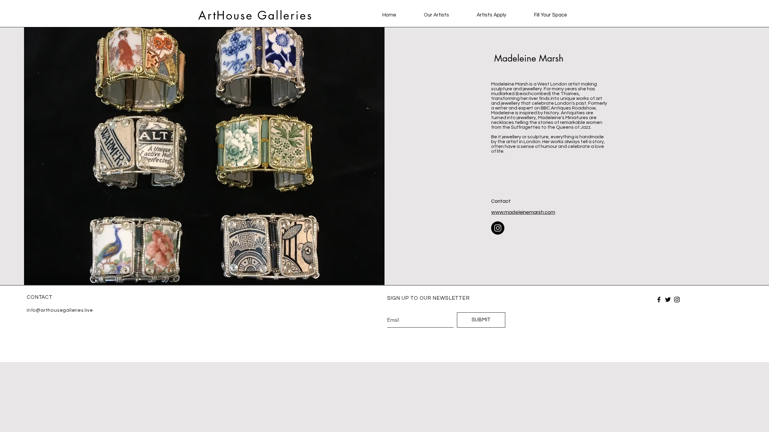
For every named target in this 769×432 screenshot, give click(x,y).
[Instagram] (497, 228)
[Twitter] (668, 299)
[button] (436, 15)
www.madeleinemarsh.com (523, 212)
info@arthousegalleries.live (60, 310)
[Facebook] (659, 299)
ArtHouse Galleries (255, 15)
